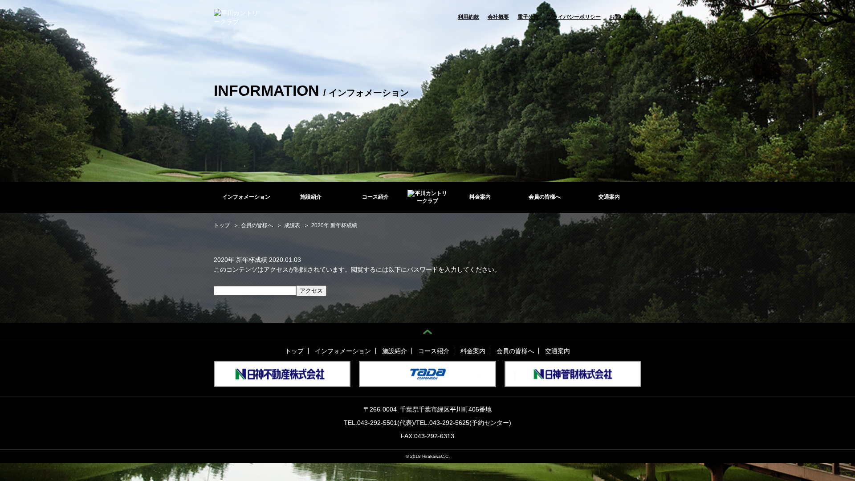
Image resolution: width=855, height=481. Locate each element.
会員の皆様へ (545, 197)
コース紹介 (375, 197)
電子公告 (528, 17)
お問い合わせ (625, 17)
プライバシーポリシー (574, 17)
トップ (294, 351)
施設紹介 (311, 197)
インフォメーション (246, 197)
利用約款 (468, 17)
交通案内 (609, 197)
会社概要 (498, 17)
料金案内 (480, 197)
